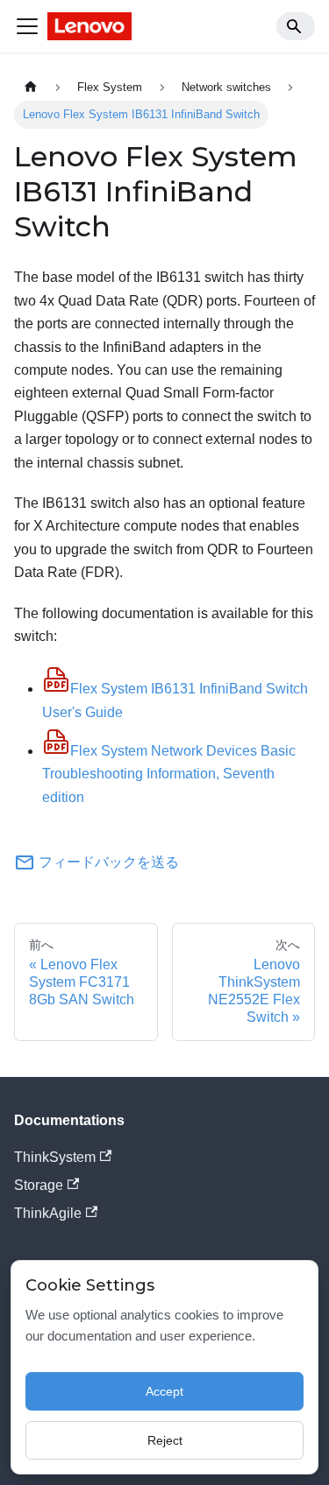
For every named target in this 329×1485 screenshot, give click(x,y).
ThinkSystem (55, 1157)
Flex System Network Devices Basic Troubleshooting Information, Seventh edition (169, 774)
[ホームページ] (30, 87)
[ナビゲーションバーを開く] (27, 26)
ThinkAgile (48, 1213)
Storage (38, 1185)
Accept (164, 1391)
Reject (164, 1440)
